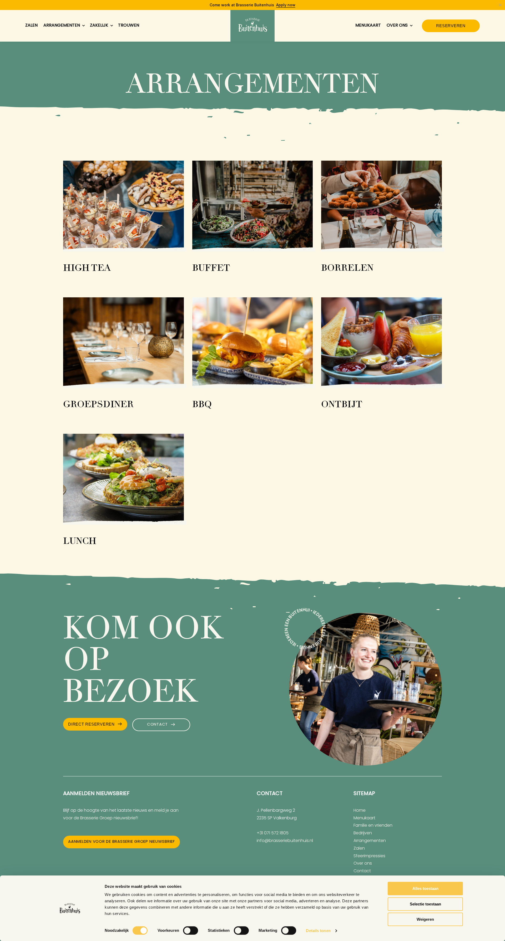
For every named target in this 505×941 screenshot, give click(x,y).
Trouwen (128, 25)
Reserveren (451, 25)
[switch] (190, 930)
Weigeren (425, 919)
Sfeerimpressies (369, 856)
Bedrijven (363, 833)
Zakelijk (99, 25)
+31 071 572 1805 (273, 833)
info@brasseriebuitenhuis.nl (285, 841)
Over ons (397, 25)
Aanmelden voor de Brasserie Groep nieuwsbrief (121, 842)
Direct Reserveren (91, 724)
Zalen (31, 25)
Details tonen (318, 930)
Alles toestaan (425, 888)
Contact (157, 725)
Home (360, 811)
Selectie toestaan (425, 904)
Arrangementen (61, 25)
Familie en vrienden (373, 826)
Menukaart (368, 25)
